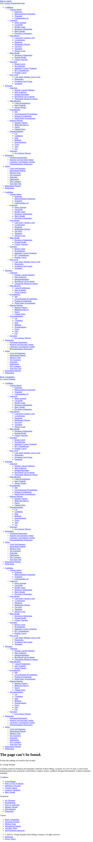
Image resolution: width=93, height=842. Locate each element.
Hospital (7, 379)
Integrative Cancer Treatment (26, 68)
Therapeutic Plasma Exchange (26, 99)
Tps (16, 149)
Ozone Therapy (21, 107)
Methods (18, 140)
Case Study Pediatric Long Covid (27, 77)
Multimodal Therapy (22, 44)
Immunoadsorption (22, 94)
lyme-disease (14, 36)
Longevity (14, 20)
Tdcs (16, 147)
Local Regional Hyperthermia (26, 114)
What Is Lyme (20, 51)
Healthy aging (20, 27)
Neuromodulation (16, 131)
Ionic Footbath (20, 105)
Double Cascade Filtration (25, 90)
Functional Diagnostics (18, 157)
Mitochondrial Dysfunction (25, 14)
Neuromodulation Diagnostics (21, 164)
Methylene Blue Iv (22, 125)
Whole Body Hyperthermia (25, 118)
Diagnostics (19, 79)
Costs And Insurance (18, 168)
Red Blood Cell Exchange (25, 97)
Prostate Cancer (21, 73)
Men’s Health (20, 31)
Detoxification (15, 101)
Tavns (17, 144)
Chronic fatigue (16, 9)
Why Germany (15, 181)
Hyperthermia (20, 66)
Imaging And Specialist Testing (22, 160)
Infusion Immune (16, 120)
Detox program (20, 23)
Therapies (8, 86)
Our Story (18, 46)
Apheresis (13, 88)
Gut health (19, 25)
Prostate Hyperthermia (23, 116)
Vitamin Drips (20, 129)
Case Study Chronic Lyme (25, 38)
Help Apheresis (20, 92)
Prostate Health (20, 57)
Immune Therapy (21, 123)
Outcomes (13, 177)
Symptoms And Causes (23, 81)
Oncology (13, 62)
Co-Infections (20, 40)
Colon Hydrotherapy (22, 103)
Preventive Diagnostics (23, 33)
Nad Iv (17, 127)
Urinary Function (21, 60)
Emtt (16, 138)
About (7, 166)
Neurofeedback (20, 142)
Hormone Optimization (23, 29)
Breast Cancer (20, 64)
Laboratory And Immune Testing (22, 162)
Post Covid (14, 75)
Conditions (9, 7)
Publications (14, 179)
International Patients (18, 171)
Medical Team (15, 173)
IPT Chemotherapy (22, 70)
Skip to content (6, 1)
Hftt (16, 112)
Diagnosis (18, 12)
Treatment (18, 16)
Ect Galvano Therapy (23, 153)
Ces (16, 134)
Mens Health (14, 53)
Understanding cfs (21, 18)
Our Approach (15, 175)
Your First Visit (15, 184)
